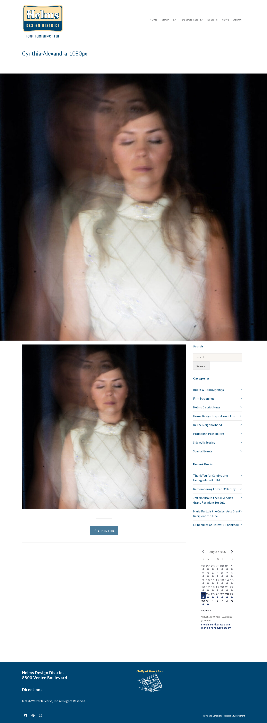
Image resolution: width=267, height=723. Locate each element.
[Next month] (232, 551)
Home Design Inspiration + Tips (214, 416)
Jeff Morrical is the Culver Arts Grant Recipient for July (213, 500)
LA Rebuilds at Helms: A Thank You (216, 525)
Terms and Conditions (212, 715)
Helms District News (206, 407)
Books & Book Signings (208, 390)
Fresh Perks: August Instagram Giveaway (216, 626)
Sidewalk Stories (204, 442)
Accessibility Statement (234, 715)
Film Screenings (203, 398)
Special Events (202, 451)
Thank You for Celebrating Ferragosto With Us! (210, 478)
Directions (32, 689)
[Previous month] (203, 551)
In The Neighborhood (207, 425)
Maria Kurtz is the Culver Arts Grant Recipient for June (216, 513)
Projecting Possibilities (209, 434)
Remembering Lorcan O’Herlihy (214, 489)
